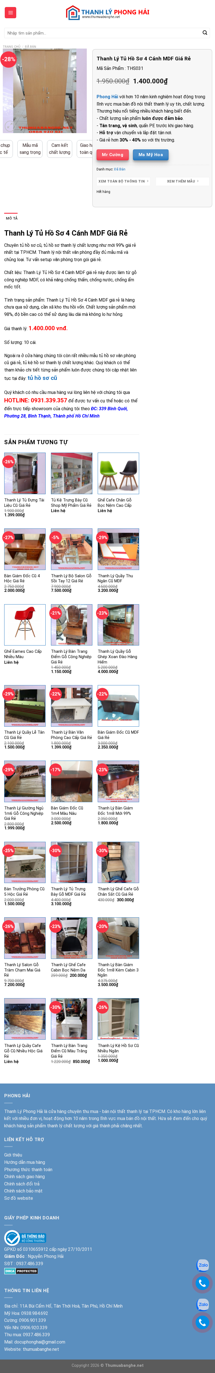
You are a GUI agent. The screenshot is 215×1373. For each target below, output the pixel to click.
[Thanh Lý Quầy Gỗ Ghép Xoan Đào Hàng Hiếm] (118, 625)
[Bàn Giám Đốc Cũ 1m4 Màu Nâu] (71, 781)
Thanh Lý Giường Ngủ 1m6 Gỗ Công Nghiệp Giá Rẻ (23, 813)
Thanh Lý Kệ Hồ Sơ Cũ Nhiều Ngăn (118, 1048)
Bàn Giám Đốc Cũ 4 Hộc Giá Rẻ (22, 579)
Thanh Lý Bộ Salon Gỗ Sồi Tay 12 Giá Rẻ (71, 579)
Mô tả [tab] (12, 218)
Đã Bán (30, 47)
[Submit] (205, 33)
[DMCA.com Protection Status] (21, 1270)
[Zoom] (10, 126)
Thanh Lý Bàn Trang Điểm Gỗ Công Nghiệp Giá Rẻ (71, 656)
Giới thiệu (13, 1155)
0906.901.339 (32, 1320)
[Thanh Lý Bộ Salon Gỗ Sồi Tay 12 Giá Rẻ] (71, 549)
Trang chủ (11, 47)
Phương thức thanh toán (28, 1169)
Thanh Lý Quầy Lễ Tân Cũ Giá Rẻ (24, 735)
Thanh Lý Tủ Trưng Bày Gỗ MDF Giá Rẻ (68, 892)
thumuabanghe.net (41, 1349)
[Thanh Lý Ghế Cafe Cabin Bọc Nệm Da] (71, 938)
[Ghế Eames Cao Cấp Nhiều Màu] (25, 625)
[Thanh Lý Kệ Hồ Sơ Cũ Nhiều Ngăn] (118, 1018)
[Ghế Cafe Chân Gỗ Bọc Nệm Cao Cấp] (118, 473)
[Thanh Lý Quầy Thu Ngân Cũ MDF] (118, 549)
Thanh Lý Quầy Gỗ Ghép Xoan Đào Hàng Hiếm (117, 656)
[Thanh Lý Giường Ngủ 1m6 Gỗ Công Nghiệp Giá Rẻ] (25, 781)
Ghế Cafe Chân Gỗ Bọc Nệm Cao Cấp (115, 503)
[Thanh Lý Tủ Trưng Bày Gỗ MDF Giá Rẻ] (71, 862)
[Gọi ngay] (202, 1322)
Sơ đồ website (18, 1198)
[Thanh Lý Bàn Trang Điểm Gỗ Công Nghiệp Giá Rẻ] (71, 625)
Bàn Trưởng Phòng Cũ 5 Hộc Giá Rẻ (24, 892)
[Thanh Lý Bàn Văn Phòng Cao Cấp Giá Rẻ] (71, 706)
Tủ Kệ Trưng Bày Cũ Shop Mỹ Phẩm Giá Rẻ (71, 503)
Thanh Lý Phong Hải (23, 1111)
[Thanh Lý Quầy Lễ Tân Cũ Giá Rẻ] (25, 706)
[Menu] (10, 12)
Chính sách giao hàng (24, 1176)
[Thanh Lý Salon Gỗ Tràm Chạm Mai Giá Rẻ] (25, 938)
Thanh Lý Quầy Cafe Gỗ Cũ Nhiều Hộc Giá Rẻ (23, 1051)
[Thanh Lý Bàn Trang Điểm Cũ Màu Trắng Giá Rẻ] (71, 1019)
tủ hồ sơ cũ (42, 378)
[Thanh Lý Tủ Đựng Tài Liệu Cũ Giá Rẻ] (25, 473)
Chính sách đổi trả (21, 1184)
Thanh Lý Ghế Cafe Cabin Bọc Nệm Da (68, 968)
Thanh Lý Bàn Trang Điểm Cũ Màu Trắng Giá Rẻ (69, 1051)
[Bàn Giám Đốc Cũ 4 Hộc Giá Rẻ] (25, 549)
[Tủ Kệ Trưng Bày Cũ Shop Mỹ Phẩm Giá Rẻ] (71, 473)
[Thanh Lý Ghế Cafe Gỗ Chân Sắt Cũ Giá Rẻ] (118, 862)
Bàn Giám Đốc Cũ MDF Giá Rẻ (118, 735)
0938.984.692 (34, 1313)
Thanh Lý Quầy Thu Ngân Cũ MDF (115, 579)
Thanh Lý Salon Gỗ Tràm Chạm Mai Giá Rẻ (22, 970)
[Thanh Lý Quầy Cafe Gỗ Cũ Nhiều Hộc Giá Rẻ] (25, 1019)
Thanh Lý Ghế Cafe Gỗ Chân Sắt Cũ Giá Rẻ (118, 892)
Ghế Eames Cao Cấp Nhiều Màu (23, 654)
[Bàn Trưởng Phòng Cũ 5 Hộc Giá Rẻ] (25, 862)
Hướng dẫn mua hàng (24, 1162)
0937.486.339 (29, 1263)
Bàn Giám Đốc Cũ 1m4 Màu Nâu (67, 811)
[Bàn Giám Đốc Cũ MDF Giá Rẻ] (118, 706)
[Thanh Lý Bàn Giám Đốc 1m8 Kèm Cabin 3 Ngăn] (118, 938)
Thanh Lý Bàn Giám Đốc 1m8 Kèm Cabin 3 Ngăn (118, 970)
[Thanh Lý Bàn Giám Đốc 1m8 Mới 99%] (118, 781)
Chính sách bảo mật (23, 1191)
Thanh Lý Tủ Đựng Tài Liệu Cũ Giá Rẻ (24, 503)
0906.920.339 (33, 1327)
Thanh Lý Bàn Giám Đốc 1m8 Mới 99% (115, 811)
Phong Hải (107, 96)
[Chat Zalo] (202, 1304)
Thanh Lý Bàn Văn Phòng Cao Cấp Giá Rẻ (71, 735)
